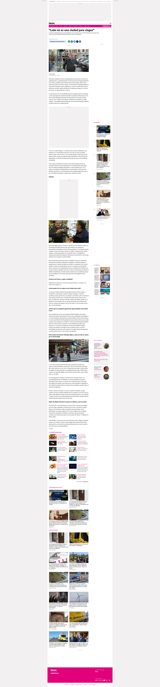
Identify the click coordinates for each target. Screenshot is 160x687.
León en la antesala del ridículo (97, 367)
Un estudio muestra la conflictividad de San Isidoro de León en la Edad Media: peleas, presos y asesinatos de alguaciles (58, 523)
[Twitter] (77, 41)
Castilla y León (87, 26)
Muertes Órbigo (58, 1)
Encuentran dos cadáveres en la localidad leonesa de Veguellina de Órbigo (58, 503)
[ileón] (57, 670)
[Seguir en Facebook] (99, 680)
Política (56, 26)
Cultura (60, 26)
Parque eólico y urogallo (79, 1)
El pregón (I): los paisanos (97, 375)
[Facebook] (72, 41)
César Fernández (72, 569)
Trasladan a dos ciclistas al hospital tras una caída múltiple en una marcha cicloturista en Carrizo (58, 644)
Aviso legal (85, 684)
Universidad (75, 26)
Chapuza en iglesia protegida (93, 1)
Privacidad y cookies (78, 684)
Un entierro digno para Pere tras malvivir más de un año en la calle (97, 278)
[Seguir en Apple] (97, 671)
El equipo (72, 684)
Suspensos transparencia (65, 1)
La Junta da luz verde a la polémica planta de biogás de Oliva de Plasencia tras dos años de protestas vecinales (97, 285)
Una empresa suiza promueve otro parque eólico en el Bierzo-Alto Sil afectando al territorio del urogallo (78, 605)
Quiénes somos (67, 684)
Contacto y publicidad (92, 684)
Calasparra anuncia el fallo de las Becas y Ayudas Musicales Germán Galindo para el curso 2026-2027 (97, 270)
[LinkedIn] (80, 41)
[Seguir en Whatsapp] (108, 680)
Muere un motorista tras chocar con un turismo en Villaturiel (78, 544)
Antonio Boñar (97, 376)
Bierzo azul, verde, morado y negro (101, 359)
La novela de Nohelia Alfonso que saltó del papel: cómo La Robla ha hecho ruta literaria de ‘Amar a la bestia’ (78, 566)
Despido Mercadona (100, 1)
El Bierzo (80, 26)
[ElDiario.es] (106, 26)
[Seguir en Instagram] (102, 680)
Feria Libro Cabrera (85, 1)
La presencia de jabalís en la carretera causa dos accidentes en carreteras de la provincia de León (78, 523)
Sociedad (65, 26)
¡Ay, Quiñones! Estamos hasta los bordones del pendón (103, 217)
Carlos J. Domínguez (53, 628)
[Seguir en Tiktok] (106, 680)
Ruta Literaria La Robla (72, 1)
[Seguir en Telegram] (100, 680)
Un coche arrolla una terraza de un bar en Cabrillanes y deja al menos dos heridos (78, 625)
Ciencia (69, 26)
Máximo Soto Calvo (100, 219)
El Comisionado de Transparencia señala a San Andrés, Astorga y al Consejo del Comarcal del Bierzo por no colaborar (58, 566)
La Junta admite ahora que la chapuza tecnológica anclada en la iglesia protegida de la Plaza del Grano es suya (58, 625)
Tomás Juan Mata (97, 369)
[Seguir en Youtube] (104, 680)
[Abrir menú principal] (110, 23)
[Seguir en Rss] (109, 680)
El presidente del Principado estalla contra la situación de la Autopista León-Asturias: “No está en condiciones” (58, 605)
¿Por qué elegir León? (98, 351)
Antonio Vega (51, 569)
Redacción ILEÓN (72, 507)
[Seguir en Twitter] (97, 680)
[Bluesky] (74, 41)
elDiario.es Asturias (72, 589)
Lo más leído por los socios (55, 487)
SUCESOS (105, 1)
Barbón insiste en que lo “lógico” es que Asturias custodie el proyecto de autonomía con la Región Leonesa (78, 644)
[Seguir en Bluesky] (96, 680)
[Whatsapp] (69, 41)
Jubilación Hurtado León (110, 1)
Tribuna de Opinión (98, 340)
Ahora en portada (53, 530)
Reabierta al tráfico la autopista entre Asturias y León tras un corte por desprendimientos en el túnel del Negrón (78, 586)
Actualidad (52, 26)
